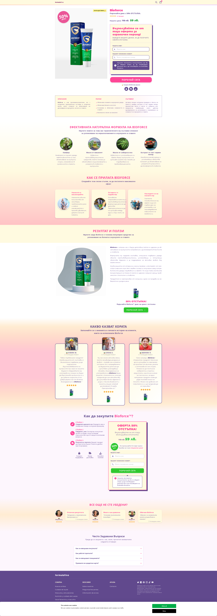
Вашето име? (117, 46)
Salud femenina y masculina (65, 599)
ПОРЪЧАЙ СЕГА (131, 79)
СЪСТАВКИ (130, 99)
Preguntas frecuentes (90, 589)
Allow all (164, 606)
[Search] (156, 2)
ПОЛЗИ (98, 99)
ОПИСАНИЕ (62, 99)
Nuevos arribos (60, 586)
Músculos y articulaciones (64, 593)
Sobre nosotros (87, 586)
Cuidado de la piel (61, 589)
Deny (164, 611)
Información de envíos (90, 593)
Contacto (113, 586)
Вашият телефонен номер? (122, 54)
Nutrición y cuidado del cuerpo (66, 596)
